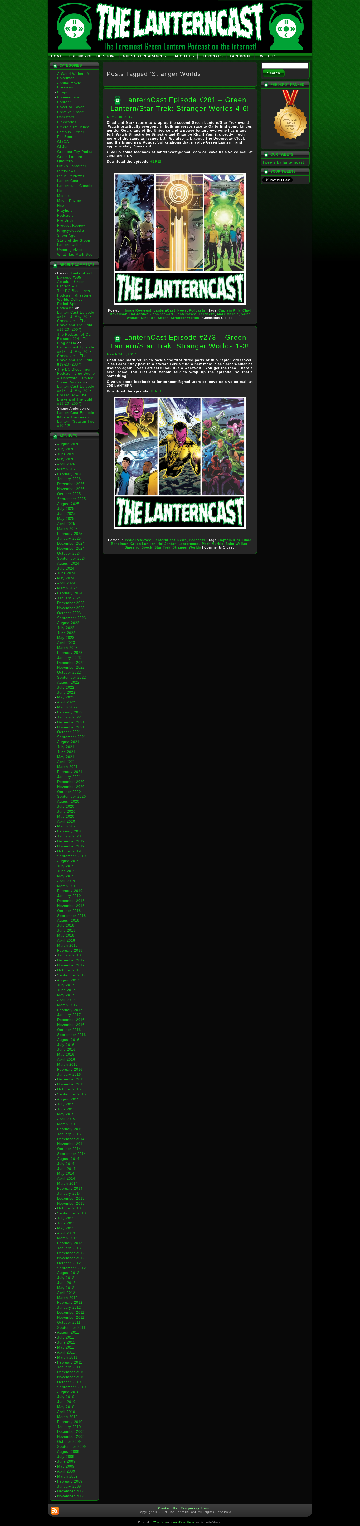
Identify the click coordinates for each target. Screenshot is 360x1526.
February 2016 (69, 1069)
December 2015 (71, 1079)
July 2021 (65, 747)
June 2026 (66, 454)
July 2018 (65, 925)
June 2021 (66, 752)
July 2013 (65, 1218)
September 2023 (71, 618)
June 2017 (66, 990)
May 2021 (65, 757)
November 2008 (71, 1496)
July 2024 (65, 568)
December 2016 (71, 1020)
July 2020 (65, 806)
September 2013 (71, 1213)
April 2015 (66, 1119)
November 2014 (71, 1144)
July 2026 (65, 449)
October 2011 (69, 1323)
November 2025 (71, 489)
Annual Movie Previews (69, 85)
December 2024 (71, 543)
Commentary (68, 97)
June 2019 (66, 871)
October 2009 (69, 1442)
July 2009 (65, 1457)
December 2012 (71, 1253)
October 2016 (69, 1030)
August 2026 (68, 444)
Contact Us (168, 1508)
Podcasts (65, 216)
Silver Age (66, 236)
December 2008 (71, 1491)
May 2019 (65, 876)
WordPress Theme (184, 1521)
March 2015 (67, 1124)
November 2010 (71, 1377)
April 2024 (66, 583)
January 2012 (69, 1308)
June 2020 (66, 811)
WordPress (160, 1521)
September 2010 (71, 1387)
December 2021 (71, 722)
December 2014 (71, 1139)
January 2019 (69, 896)
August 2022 (68, 682)
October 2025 (69, 494)
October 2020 (69, 792)
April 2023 (66, 643)
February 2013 (69, 1243)
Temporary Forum (196, 1508)
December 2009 (71, 1432)
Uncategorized (69, 250)
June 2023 (66, 633)
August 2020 (68, 801)
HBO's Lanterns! (71, 166)
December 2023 (71, 603)
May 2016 (65, 1054)
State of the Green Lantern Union (73, 243)
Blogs (62, 92)
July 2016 (65, 1045)
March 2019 (67, 886)
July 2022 (65, 687)
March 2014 (67, 1184)
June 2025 (66, 514)
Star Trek (162, 547)
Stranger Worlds (185, 318)
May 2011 (65, 1347)
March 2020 (67, 826)
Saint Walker (237, 544)
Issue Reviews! (70, 176)
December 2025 (71, 484)
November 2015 (71, 1084)
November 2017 (71, 965)
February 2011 (69, 1362)
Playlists (65, 211)
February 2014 (69, 1189)
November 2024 (71, 548)
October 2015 (69, 1089)
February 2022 (69, 712)
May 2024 (65, 578)
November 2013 (71, 1204)
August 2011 (68, 1332)
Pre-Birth (65, 221)
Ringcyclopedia (70, 231)
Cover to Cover (70, 107)
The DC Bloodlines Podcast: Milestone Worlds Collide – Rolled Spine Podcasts (74, 299)
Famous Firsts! (70, 132)
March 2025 (67, 529)
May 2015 (65, 1114)
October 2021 (69, 732)
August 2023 (68, 623)
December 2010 (71, 1372)
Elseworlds (66, 122)
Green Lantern (142, 544)
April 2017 (66, 1000)
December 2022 (71, 663)
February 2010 (69, 1422)
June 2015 (66, 1109)
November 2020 (71, 787)
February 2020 (69, 831)
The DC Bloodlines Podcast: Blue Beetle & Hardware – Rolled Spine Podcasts (76, 375)
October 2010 (69, 1382)
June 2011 (66, 1342)
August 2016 (68, 1040)
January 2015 (69, 1134)
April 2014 (66, 1179)
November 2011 (70, 1318)
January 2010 (69, 1427)
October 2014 (69, 1149)
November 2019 (71, 846)
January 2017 (69, 1015)
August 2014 (68, 1159)
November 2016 (71, 1025)
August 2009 (68, 1452)
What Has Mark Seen (76, 254)
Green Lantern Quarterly (69, 159)
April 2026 (66, 464)
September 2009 (71, 1447)
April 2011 (66, 1352)
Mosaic (63, 196)
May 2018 (65, 935)
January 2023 (69, 658)
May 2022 (65, 697)
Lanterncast (186, 314)
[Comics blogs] (290, 146)
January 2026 (69, 479)
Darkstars (65, 117)
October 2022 (69, 672)
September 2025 (71, 499)
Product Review (71, 226)
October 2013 (69, 1208)
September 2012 (71, 1268)
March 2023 (67, 648)
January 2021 (69, 777)
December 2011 (70, 1313)
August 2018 (68, 920)
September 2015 (71, 1094)
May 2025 (65, 519)
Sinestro (148, 318)
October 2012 (69, 1263)
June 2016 (66, 1049)
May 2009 (65, 1466)
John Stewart (161, 314)
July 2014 (65, 1164)
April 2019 (66, 881)
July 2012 (65, 1278)
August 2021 (68, 742)
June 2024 (66, 573)
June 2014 (66, 1169)
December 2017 (71, 960)
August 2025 (68, 504)
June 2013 (66, 1223)
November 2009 (71, 1437)
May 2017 (65, 995)
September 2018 (71, 916)
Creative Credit (70, 112)
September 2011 (71, 1328)
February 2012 (69, 1303)
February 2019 (69, 891)
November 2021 (71, 727)
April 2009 (66, 1471)
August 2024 (68, 563)
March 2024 (67, 588)
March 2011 (67, 1357)
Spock (163, 318)
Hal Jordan (138, 314)
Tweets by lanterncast (283, 162)
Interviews (66, 171)
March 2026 (67, 469)
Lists (61, 191)
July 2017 (65, 985)
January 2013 (69, 1248)
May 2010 (65, 1407)
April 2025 (66, 524)
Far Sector (66, 137)
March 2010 (67, 1417)
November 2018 (71, 906)
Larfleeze (207, 314)
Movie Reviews (70, 201)
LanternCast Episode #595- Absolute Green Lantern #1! (74, 279)
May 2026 (65, 459)
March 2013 (67, 1238)
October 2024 (69, 553)
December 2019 (71, 841)
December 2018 (71, 901)
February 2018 (69, 950)
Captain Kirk (229, 310)
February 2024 (69, 593)
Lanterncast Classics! (76, 186)
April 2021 (66, 762)
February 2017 (69, 1010)
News (62, 206)
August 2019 (68, 861)
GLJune (64, 147)
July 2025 (65, 509)
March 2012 (67, 1298)
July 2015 (65, 1104)
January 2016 (69, 1074)
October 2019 (69, 851)
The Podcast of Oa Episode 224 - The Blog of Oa (74, 339)
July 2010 (65, 1397)
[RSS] (55, 1511)
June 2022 (66, 692)
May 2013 (65, 1228)
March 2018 (67, 945)
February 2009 (69, 1481)
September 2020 (71, 796)
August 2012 (68, 1273)
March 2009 (67, 1476)
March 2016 (67, 1064)
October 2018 (69, 911)
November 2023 (71, 608)
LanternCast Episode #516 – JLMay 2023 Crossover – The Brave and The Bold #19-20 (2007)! (75, 321)
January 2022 (69, 717)
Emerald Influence (73, 127)
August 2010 (68, 1392)
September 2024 (71, 558)
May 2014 (65, 1174)
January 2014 (69, 1194)
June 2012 (66, 1283)
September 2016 (71, 1035)
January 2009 (69, 1486)
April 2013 (66, 1233)
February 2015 (69, 1129)
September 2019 (71, 856)
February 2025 (69, 534)
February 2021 (69, 772)
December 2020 (71, 782)
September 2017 (71, 975)
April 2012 (66, 1293)
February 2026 (69, 474)
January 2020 (69, 836)
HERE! (156, 162)
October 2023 (69, 613)
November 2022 (71, 667)
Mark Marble (228, 314)
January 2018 (69, 955)
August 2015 (68, 1099)
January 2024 (69, 598)
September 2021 (71, 737)
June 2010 (66, 1402)
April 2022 (66, 702)
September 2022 (71, 677)
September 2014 (71, 1154)
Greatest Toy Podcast (76, 152)
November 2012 (71, 1258)
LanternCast (68, 181)
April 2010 (66, 1412)
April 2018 (66, 940)
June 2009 (66, 1461)
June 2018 (66, 930)
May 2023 (65, 638)
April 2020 (66, 821)
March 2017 (67, 1005)
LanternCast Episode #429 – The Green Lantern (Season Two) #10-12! (76, 419)
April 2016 (66, 1059)
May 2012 (65, 1288)
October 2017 (69, 970)
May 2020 (65, 816)
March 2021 (67, 767)
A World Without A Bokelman (73, 76)
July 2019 (65, 866)
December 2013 (71, 1199)
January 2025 (69, 538)
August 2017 (68, 980)
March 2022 (67, 707)
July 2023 (65, 628)
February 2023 (69, 653)
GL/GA (63, 142)
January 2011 (69, 1367)
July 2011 (65, 1337)
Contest (64, 102)
